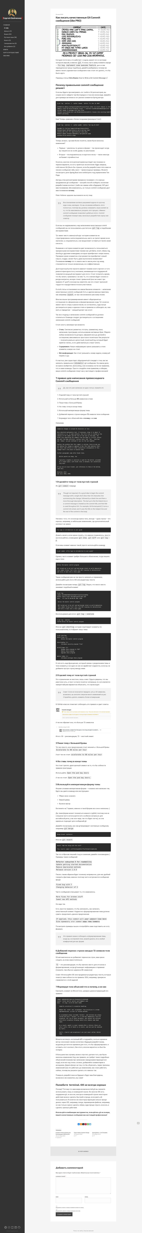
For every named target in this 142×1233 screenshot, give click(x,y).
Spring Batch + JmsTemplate (99, 1132)
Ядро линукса (100, 165)
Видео (7, 34)
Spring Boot (74, 173)
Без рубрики (9, 46)
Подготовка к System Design (81, 1132)
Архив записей (88, 1230)
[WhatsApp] (88, 1124)
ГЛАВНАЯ (6, 25)
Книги (7, 40)
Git (66, 167)
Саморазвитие (10, 43)
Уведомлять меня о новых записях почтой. (68, 1210)
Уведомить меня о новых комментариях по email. (70, 1207)
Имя (57, 1197)
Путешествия (10, 37)
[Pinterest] (86, 1124)
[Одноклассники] (81, 1124)
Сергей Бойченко (12, 18)
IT (6, 28)
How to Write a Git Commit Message (92, 78)
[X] (83, 1124)
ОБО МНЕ (6, 55)
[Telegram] (90, 1124)
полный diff (77, 1039)
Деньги (8, 31)
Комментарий (61, 1176)
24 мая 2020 (59, 14)
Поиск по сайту (78, 1230)
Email (86, 1197)
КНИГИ (5, 49)
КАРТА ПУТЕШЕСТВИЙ (11, 52)
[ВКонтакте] (79, 1124)
